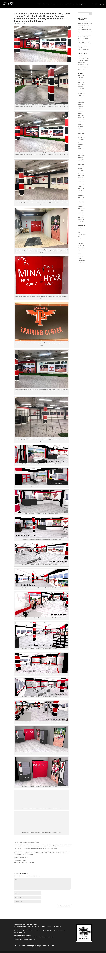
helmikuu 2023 (81, 153)
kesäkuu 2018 (80, 199)
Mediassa (91, 4)
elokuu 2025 (80, 100)
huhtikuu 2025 (81, 108)
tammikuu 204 (81, 221)
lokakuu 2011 (80, 215)
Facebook (80, 227)
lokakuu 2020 (80, 170)
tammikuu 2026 (81, 88)
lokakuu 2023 (80, 139)
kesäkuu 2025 (80, 104)
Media (79, 236)
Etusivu (39, 4)
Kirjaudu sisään (81, 256)
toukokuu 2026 (81, 80)
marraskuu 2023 (81, 137)
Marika (79, 57)
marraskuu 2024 (81, 119)
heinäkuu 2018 (81, 197)
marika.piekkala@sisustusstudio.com (40, 946)
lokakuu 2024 (80, 122)
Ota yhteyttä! (46, 4)
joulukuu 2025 (81, 91)
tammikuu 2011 (81, 217)
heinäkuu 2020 (81, 175)
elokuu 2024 (80, 126)
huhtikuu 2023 (81, 150)
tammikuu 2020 (81, 179)
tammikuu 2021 (81, 164)
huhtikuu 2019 (81, 193)
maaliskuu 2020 (81, 177)
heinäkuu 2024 (81, 128)
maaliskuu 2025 (81, 111)
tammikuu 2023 (81, 155)
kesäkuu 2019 (80, 190)
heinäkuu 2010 (81, 219)
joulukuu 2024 (81, 117)
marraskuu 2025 (81, 93)
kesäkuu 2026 (80, 77)
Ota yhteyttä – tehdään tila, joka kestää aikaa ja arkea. (25, 939)
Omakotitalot (80, 239)
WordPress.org (81, 262)
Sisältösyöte (80, 258)
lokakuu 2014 (80, 206)
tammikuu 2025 (81, 115)
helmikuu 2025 (81, 113)
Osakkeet (80, 241)
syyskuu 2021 (80, 162)
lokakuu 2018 (80, 195)
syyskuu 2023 (80, 142)
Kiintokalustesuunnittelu (83, 234)
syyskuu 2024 (80, 124)
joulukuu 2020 (81, 166)
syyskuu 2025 (80, 97)
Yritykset (59, 4)
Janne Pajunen (81, 64)
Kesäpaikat (80, 232)
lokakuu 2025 (80, 95)
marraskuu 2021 (81, 159)
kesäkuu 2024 (80, 131)
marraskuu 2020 (81, 168)
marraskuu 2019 (81, 184)
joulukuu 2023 (81, 135)
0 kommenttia (22, 23)
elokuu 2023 (80, 144)
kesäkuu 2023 (80, 148)
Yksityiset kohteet (68, 4)
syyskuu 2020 (80, 173)
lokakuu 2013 (80, 210)
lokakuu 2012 (80, 213)
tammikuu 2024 (81, 133)
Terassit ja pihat (81, 245)
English (52, 4)
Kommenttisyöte (81, 260)
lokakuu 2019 (80, 186)
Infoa (79, 230)
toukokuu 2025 (81, 106)
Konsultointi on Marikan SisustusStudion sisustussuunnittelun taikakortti (84, 48)
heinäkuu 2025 (81, 102)
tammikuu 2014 (81, 208)
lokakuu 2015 (80, 204)
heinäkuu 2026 (81, 75)
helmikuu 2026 (81, 86)
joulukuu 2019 (81, 181)
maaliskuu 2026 (81, 84)
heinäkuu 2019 (81, 188)
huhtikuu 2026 (81, 82)
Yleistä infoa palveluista (81, 4)
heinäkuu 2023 (81, 146)
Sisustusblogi (98, 4)
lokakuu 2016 (80, 201)
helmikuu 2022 (81, 157)
